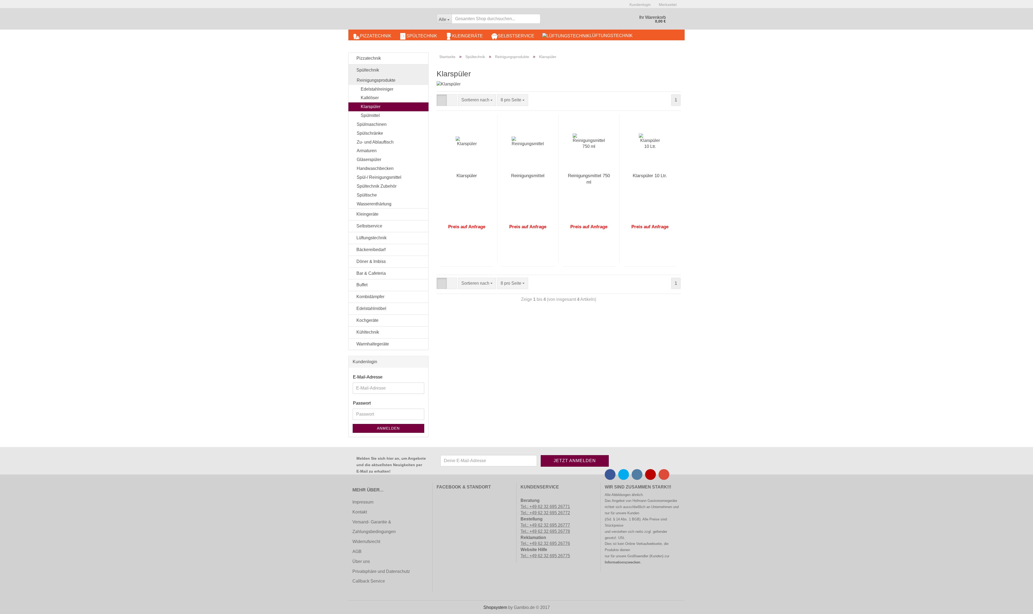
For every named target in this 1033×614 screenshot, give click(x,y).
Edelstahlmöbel (370, 308)
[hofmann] (390, 20)
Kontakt (359, 512)
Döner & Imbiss (370, 261)
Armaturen (367, 150)
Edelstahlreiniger (377, 89)
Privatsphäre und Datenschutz (381, 571)
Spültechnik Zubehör (377, 186)
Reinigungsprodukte (376, 80)
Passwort (362, 403)
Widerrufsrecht (366, 541)
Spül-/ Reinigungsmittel (379, 177)
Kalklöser (370, 97)
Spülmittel (370, 115)
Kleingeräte (467, 36)
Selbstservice (516, 36)
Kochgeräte (366, 320)
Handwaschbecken (375, 168)
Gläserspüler (369, 159)
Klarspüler (467, 175)
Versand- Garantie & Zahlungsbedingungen (374, 527)
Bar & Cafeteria (370, 273)
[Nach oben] (15, 606)
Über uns (361, 561)
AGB (357, 551)
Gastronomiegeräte (662, 501)
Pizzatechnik (375, 36)
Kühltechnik (367, 332)
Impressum (362, 502)
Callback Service (368, 581)
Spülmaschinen (372, 124)
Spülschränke (370, 133)
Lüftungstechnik (611, 35)
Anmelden (388, 428)
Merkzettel (668, 4)
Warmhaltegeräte (372, 344)
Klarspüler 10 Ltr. (650, 175)
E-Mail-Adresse (368, 377)
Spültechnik (421, 36)
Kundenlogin (640, 4)
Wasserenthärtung (374, 204)
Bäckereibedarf (370, 249)
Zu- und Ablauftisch (375, 142)
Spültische (367, 195)
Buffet (361, 285)
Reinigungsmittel (527, 175)
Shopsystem (495, 607)
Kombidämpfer (369, 296)
